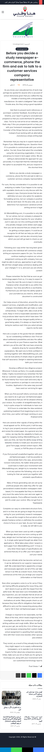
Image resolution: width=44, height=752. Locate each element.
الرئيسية (27, 44)
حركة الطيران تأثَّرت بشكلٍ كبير (12, 708)
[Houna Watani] (24, 12)
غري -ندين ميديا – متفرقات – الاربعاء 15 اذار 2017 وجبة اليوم (33, 719)
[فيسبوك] (39, 675)
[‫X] (34, 675)
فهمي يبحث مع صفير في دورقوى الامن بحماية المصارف (34, 694)
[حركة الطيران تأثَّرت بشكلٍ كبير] (11, 698)
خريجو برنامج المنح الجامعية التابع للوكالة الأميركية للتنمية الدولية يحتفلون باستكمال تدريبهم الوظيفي (12, 720)
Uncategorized (18, 44)
